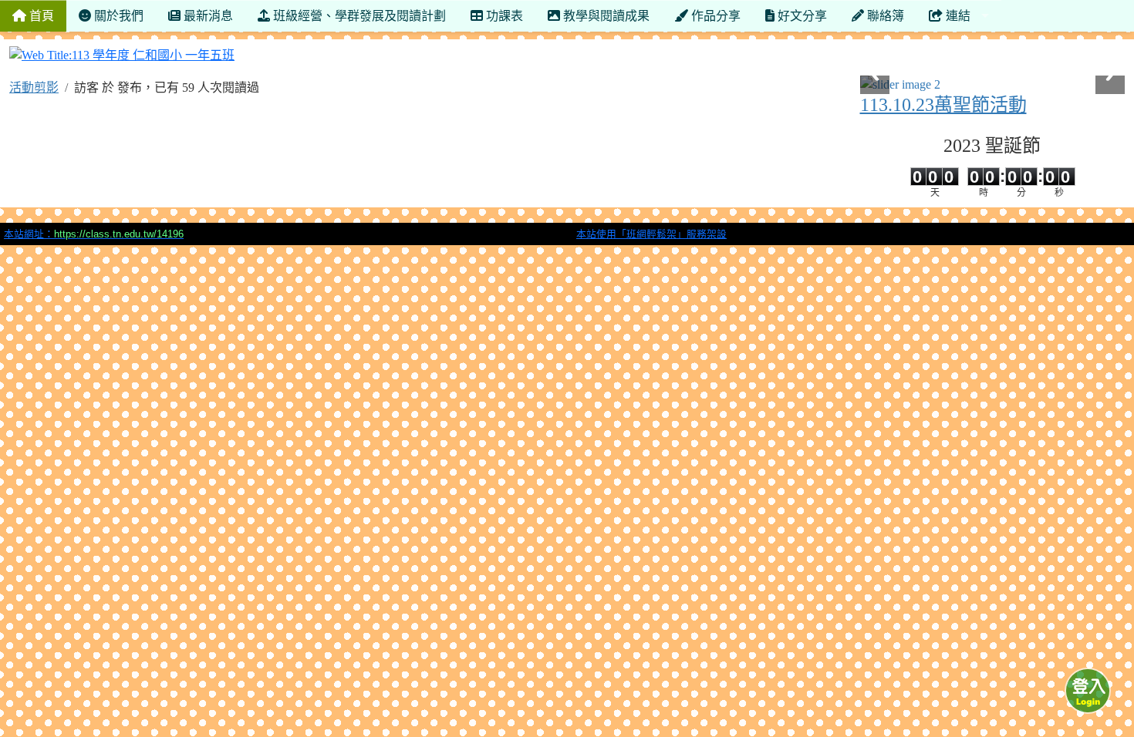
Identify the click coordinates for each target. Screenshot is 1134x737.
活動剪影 (34, 87)
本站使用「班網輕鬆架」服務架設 (651, 234)
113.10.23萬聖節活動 (943, 105)
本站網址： (94, 234)
